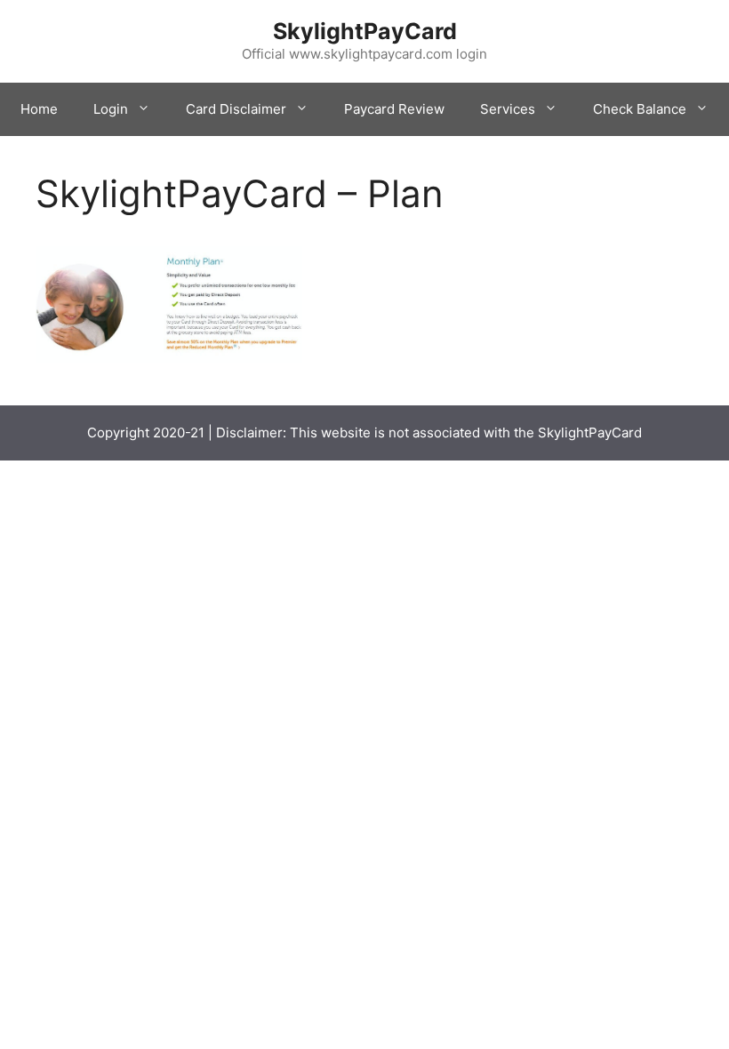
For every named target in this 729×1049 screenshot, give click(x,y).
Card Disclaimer (236, 108)
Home (39, 108)
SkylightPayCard (365, 31)
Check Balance (639, 108)
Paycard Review (394, 108)
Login (110, 108)
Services (507, 108)
